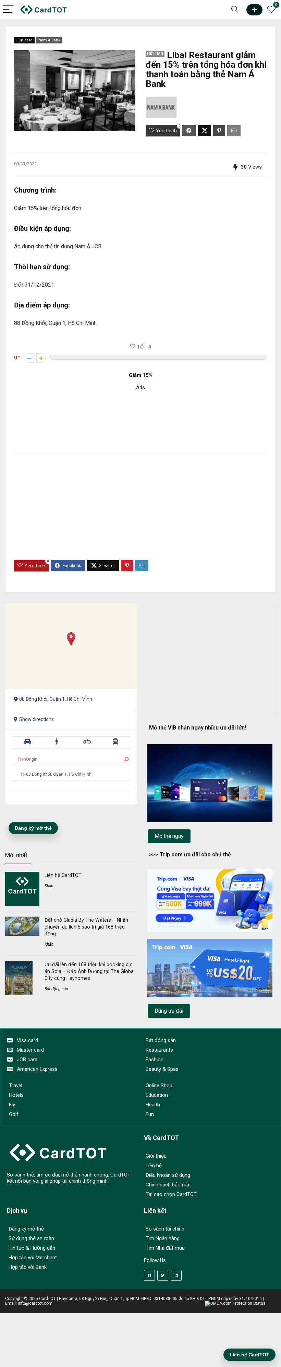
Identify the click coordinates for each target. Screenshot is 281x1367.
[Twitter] (162, 1275)
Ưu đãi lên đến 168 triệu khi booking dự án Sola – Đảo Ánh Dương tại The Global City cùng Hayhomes (90, 971)
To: (23, 774)
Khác (49, 885)
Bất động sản (56, 988)
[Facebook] (149, 1275)
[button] (71, 639)
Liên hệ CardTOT (63, 875)
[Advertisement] (144, 422)
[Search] (235, 10)
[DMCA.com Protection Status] (235, 1303)
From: (23, 759)
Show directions (36, 719)
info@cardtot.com (35, 1303)
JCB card (24, 40)
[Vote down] (29, 358)
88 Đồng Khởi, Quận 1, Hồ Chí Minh (55, 699)
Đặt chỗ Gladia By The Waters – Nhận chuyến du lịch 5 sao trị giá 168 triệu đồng (86, 926)
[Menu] (8, 10)
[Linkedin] (176, 1275)
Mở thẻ (254, 9)
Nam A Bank (49, 40)
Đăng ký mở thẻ (33, 828)
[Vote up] (41, 358)
